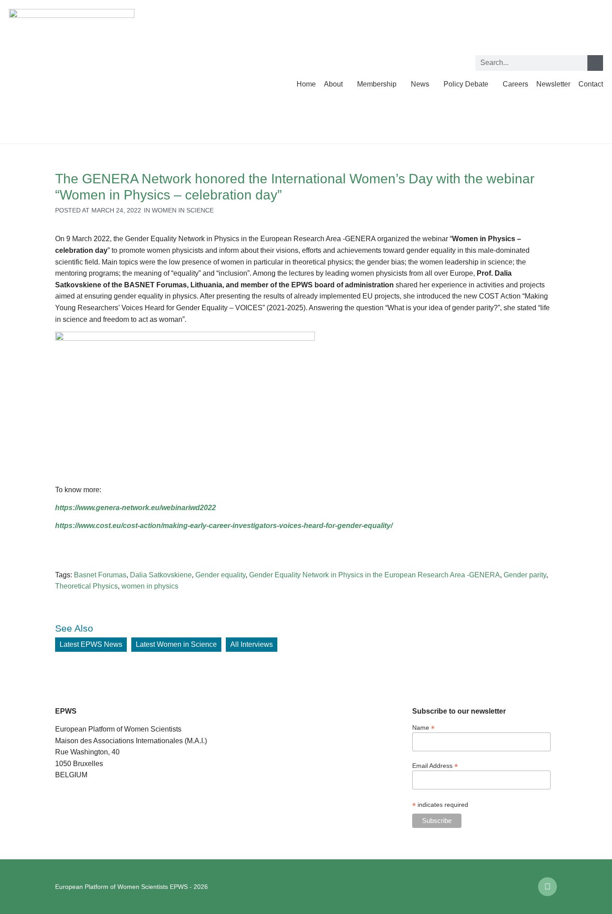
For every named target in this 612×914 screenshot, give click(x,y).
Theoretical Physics (86, 586)
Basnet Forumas (100, 575)
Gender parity (525, 575)
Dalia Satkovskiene (161, 575)
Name (423, 727)
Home (306, 84)
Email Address (435, 765)
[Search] (595, 63)
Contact (590, 84)
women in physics (149, 586)
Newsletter (553, 84)
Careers (515, 84)
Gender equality (220, 575)
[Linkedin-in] (547, 886)
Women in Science (183, 210)
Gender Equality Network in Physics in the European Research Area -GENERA (374, 575)
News (420, 84)
